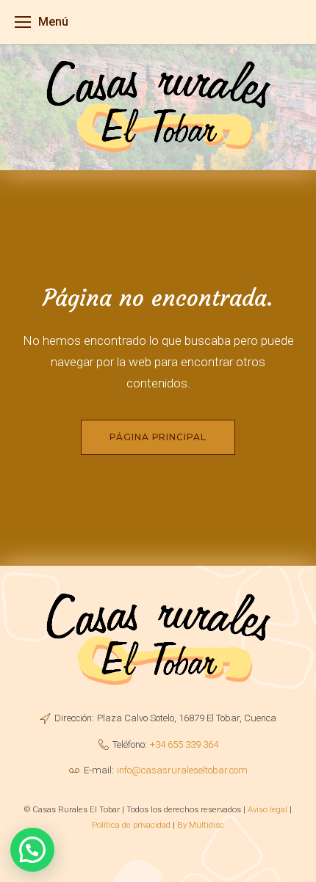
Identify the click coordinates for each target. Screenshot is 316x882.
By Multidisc (200, 825)
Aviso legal (267, 809)
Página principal (158, 436)
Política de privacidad (131, 825)
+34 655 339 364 (184, 744)
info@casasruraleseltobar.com (182, 770)
